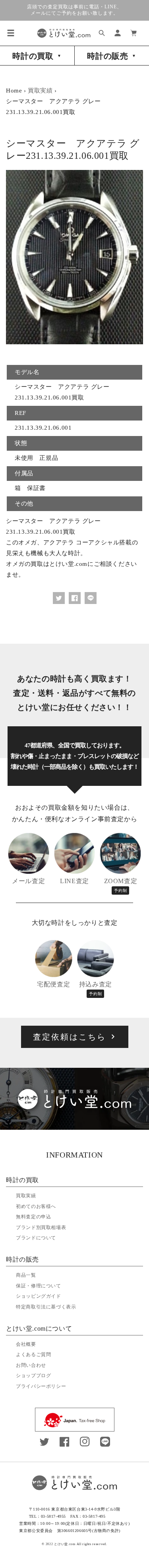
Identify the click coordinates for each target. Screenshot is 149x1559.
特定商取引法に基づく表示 (46, 1307)
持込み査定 (95, 988)
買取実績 (40, 90)
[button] (11, 33)
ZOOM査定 (120, 885)
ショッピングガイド (38, 1296)
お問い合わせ (31, 1365)
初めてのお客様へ (36, 1206)
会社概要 (26, 1344)
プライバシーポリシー (41, 1386)
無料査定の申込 (33, 1216)
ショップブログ (33, 1375)
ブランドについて (36, 1238)
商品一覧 (26, 1275)
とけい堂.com (64, 1544)
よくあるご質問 (33, 1354)
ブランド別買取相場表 (41, 1227)
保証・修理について (38, 1286)
